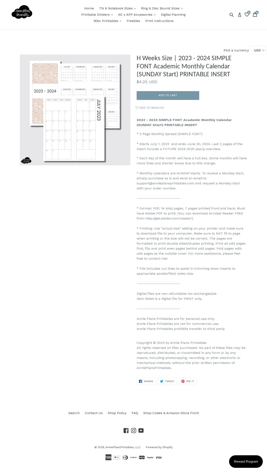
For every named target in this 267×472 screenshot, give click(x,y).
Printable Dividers (98, 14)
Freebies (133, 21)
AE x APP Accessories (138, 14)
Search (74, 413)
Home (89, 8)
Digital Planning (173, 15)
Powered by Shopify (159, 447)
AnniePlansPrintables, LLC (123, 447)
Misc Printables (108, 21)
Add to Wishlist (151, 108)
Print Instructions (159, 21)
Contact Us (94, 413)
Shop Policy (117, 413)
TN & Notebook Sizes (118, 8)
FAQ (135, 413)
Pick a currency (237, 50)
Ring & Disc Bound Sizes (163, 8)
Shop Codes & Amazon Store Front (171, 413)
